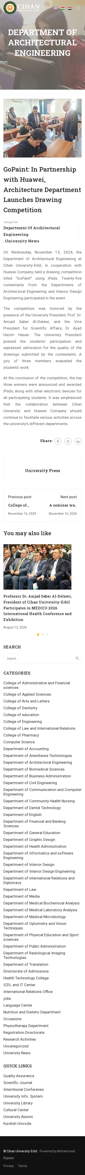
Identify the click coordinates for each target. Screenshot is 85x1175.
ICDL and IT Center (19, 985)
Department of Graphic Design (29, 839)
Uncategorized (16, 1046)
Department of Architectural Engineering (31, 231)
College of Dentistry (20, 708)
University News (22, 241)
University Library (18, 1103)
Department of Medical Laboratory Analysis (40, 910)
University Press (42, 470)
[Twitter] (68, 441)
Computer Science (19, 742)
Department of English (22, 814)
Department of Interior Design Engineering (39, 871)
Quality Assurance (18, 1076)
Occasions (12, 1019)
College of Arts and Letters (26, 701)
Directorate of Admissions (26, 971)
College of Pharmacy (21, 735)
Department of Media (21, 896)
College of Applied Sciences (27, 694)
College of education (21, 714)
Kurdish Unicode (17, 1123)
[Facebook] (57, 441)
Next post (69, 497)
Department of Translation (25, 964)
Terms (22, 1166)
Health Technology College (26, 978)
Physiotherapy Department (26, 1025)
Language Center (17, 1005)
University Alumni (18, 1116)
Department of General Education (31, 832)
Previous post (20, 497)
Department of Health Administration (34, 846)
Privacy (8, 1166)
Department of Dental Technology (32, 808)
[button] (38, 634)
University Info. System (23, 1096)
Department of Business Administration (37, 776)
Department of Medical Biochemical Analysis (41, 903)
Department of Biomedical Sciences (34, 769)
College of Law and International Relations (39, 728)
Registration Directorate (23, 1032)
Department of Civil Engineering (30, 783)
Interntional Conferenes (23, 1089)
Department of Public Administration (34, 946)
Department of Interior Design (28, 864)
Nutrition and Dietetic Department (32, 1012)
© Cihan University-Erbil (20, 1151)
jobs (7, 998)
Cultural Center (16, 1110)
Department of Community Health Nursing (39, 801)
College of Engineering (22, 721)
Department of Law (19, 889)
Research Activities (19, 1039)
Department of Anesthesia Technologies (37, 755)
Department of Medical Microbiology (34, 916)
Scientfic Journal (17, 1082)
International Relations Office (28, 991)
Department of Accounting (26, 748)
